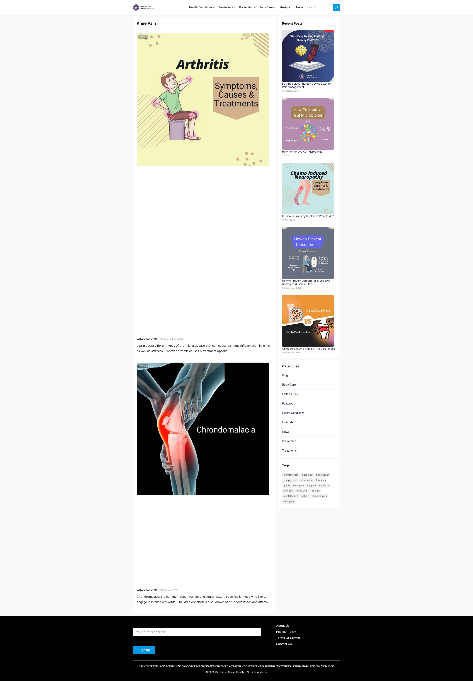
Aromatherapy (291, 474)
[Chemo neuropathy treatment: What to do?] (308, 189)
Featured (287, 403)
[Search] (336, 7)
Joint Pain (288, 490)
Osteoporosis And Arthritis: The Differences (308, 348)
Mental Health (290, 496)
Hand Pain (298, 485)
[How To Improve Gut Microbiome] (308, 124)
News (286, 431)
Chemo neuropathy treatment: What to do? (308, 216)
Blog (285, 375)
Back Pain (307, 474)
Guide (286, 485)
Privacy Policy (286, 632)
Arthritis (143, 36)
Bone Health (322, 474)
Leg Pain (315, 490)
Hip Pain (311, 485)
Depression (306, 480)
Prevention (289, 441)
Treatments (289, 450)
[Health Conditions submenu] (214, 7)
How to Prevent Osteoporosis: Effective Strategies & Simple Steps (306, 282)
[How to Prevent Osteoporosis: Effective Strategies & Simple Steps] (308, 253)
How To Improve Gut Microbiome (302, 151)
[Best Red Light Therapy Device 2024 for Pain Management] (308, 56)
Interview (324, 485)
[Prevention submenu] (255, 7)
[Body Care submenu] (274, 7)
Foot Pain (321, 480)
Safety (305, 496)
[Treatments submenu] (234, 7)
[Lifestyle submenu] (291, 7)
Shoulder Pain (319, 496)
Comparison (289, 480)
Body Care (289, 384)
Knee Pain (302, 490)
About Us (283, 625)
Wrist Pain (288, 501)
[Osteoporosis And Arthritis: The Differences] (308, 321)
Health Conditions (293, 413)
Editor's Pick (290, 394)
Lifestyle (287, 422)
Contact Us (284, 644)
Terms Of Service (288, 638)
